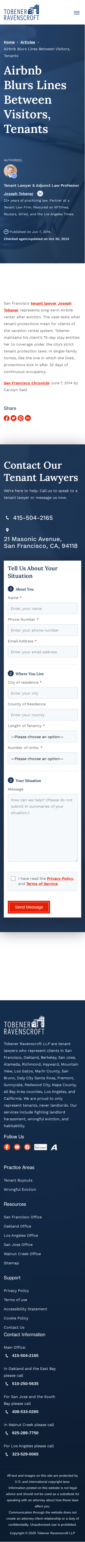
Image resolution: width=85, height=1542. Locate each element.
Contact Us (14, 1327)
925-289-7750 (25, 1433)
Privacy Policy (60, 878)
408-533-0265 (25, 1412)
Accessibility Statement (25, 1309)
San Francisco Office (23, 1217)
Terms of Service (42, 883)
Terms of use (15, 1300)
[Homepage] (21, 12)
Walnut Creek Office (22, 1254)
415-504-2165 (33, 517)
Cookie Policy (16, 1318)
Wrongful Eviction (20, 1189)
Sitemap (11, 1263)
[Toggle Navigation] (76, 13)
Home (9, 42)
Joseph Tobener (19, 193)
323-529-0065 (25, 1454)
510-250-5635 (25, 1383)
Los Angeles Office (21, 1235)
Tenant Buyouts (18, 1180)
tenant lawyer (44, 303)
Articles (28, 42)
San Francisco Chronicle (26, 383)
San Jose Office (18, 1245)
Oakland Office (17, 1226)
